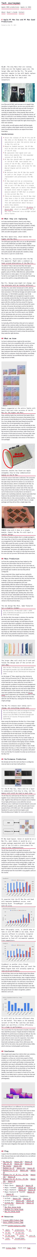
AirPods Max (9, 1203)
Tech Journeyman (10, 3)
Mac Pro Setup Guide (12, 1211)
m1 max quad (9, 1235)
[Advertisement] (18, 45)
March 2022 (9, 209)
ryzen (7, 1238)
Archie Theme (11, 1248)
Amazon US (19, 1185)
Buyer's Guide (12, 12)
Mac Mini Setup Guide (13, 1207)
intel (22, 1235)
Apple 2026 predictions (10, 7)
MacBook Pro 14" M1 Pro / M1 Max (15, 1174)
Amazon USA (18, 1161)
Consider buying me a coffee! (17, 1225)
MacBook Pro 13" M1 (10, 1170)
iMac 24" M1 (7, 1164)
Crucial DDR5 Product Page (13, 1220)
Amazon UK (28, 1161)
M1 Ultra (29, 207)
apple (7, 1230)
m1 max (7, 1233)
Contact (21, 12)
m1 (30, 1230)
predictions (19, 1230)
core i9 (32, 1235)
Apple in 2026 (26, 7)
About (3, 12)
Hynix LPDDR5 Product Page (13, 1222)
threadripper (20, 1238)
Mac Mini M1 (7, 1161)
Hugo (28, 1248)
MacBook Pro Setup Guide (14, 1209)
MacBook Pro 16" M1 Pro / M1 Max (15, 1179)
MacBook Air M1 (8, 1168)
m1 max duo (20, 1233)
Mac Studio (7, 1166)
